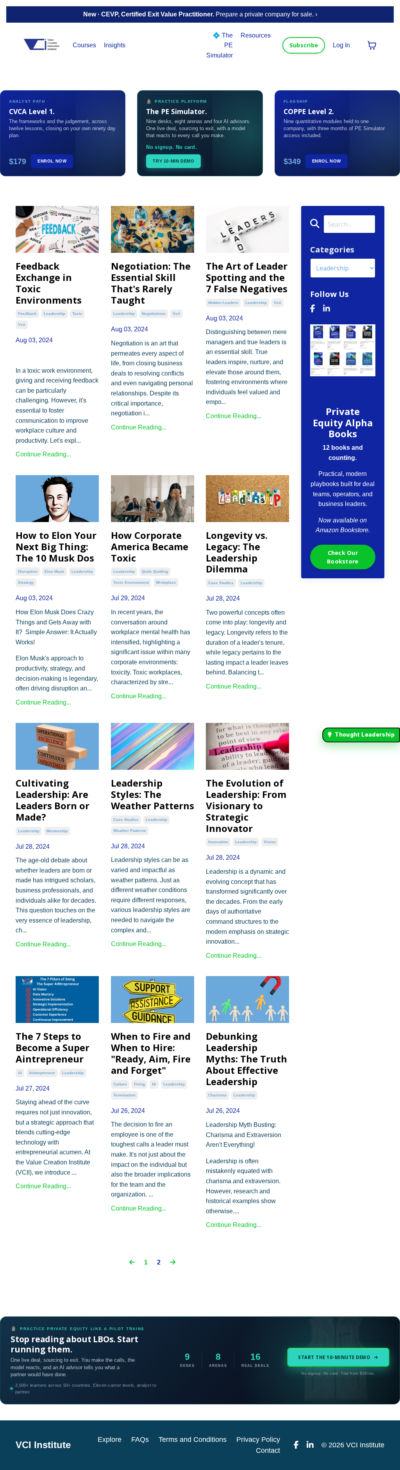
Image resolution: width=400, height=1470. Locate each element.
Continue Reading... (43, 454)
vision (270, 842)
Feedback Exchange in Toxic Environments (49, 283)
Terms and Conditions (193, 1439)
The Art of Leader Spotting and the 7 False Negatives (247, 277)
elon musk (54, 571)
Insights (114, 45)
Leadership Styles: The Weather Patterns (152, 794)
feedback (27, 313)
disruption (28, 571)
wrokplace (166, 582)
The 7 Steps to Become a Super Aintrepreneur (52, 1047)
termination (124, 1095)
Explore (109, 1439)
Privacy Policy (258, 1439)
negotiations (154, 313)
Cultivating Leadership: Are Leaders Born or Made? (52, 800)
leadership (54, 313)
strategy (26, 582)
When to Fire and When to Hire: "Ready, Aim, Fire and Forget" (151, 1053)
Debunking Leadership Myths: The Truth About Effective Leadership (246, 1059)
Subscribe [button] (303, 45)
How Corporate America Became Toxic (149, 546)
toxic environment (131, 582)
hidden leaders (223, 302)
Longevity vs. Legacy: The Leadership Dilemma (237, 552)
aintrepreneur (42, 1073)
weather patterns (129, 830)
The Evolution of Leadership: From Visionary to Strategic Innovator (246, 806)
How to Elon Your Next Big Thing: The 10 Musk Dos (56, 546)
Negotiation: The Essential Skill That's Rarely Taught (151, 283)
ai (20, 1073)
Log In (341, 45)
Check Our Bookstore (342, 557)
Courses (84, 45)
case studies (221, 583)
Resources (256, 35)
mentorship (57, 831)
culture (120, 1084)
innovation (218, 842)
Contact (268, 1450)
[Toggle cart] (372, 45)
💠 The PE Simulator (219, 45)
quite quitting (155, 571)
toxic (77, 313)
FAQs (140, 1439)
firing (139, 1084)
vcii (21, 324)
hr (154, 1084)
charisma (217, 1095)
